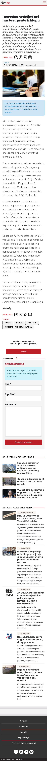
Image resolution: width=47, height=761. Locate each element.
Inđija (8, 323)
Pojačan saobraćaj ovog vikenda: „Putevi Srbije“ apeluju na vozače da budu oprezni (29, 675)
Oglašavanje (23, 737)
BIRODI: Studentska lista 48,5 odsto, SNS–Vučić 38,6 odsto (29, 518)
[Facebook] (15, 751)
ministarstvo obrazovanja (18, 327)
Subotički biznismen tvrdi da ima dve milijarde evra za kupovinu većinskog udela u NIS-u (28, 468)
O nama (23, 721)
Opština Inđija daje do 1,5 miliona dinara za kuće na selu (30, 481)
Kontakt (23, 732)
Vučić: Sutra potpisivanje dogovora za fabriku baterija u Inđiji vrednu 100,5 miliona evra (30, 494)
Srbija (6, 62)
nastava (32, 323)
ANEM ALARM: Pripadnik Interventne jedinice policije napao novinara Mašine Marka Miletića (30, 598)
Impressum (23, 726)
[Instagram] (26, 751)
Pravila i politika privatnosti (24, 743)
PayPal (23, 351)
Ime (8, 384)
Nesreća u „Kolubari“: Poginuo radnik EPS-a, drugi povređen (30, 639)
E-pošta (10, 394)
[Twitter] (21, 751)
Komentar (10, 404)
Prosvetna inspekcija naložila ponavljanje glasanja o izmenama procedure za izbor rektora (30, 557)
